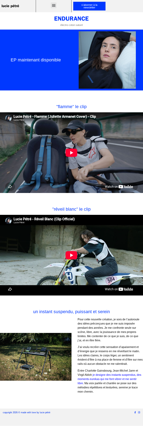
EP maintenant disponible (36, 59)
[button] (54, 5)
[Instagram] (139, 412)
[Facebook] (135, 412)
